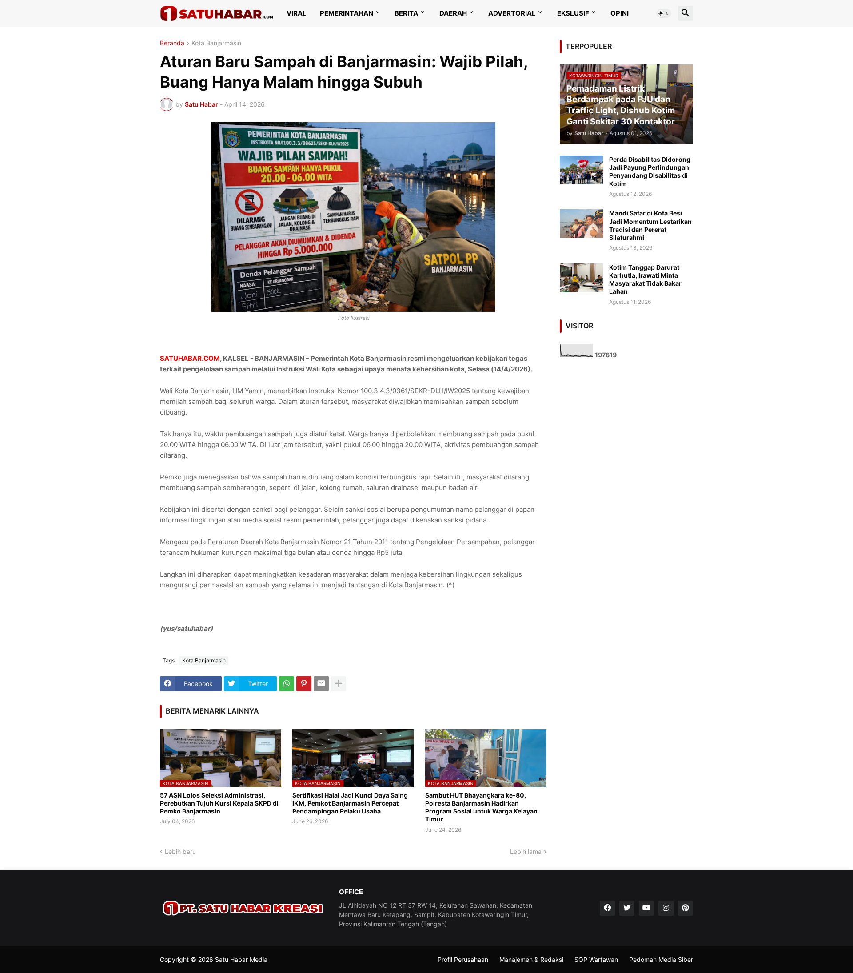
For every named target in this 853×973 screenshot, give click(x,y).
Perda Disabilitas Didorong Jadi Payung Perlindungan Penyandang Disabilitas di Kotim (649, 171)
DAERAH (453, 13)
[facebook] (607, 908)
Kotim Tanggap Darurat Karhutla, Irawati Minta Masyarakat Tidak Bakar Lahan (645, 279)
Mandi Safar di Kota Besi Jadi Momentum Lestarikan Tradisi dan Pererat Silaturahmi (650, 225)
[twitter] (626, 908)
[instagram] (666, 908)
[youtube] (646, 908)
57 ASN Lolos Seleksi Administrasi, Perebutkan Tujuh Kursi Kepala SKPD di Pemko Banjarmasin (219, 803)
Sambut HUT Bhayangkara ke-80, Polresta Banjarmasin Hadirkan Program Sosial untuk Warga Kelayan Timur (481, 807)
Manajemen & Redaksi (531, 959)
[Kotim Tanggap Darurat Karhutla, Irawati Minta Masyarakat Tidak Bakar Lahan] (581, 277)
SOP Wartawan (596, 959)
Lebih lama (526, 851)
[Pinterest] (303, 683)
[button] (663, 13)
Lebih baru (180, 851)
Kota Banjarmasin (216, 43)
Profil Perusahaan (463, 959)
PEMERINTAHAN (346, 13)
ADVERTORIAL (512, 13)
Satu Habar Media (241, 959)
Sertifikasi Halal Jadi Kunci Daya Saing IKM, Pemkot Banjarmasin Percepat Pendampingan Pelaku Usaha (350, 803)
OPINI (619, 13)
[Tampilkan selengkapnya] (338, 683)
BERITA (406, 13)
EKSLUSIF (573, 13)
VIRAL (297, 13)
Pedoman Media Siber (661, 959)
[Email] (321, 683)
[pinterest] (685, 908)
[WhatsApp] (286, 683)
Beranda (172, 43)
